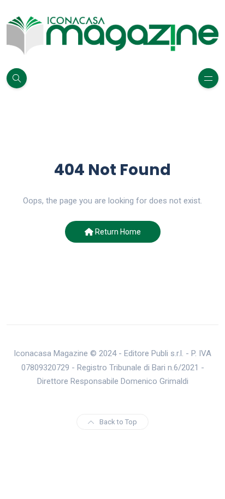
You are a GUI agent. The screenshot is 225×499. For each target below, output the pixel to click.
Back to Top (118, 422)
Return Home (117, 231)
